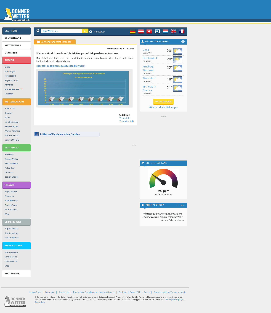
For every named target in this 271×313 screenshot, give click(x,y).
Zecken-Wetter (11, 176)
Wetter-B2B (135, 292)
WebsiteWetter (12, 252)
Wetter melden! (163, 101)
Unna (146, 49)
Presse (147, 292)
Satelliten (9, 93)
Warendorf (149, 78)
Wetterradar (13, 45)
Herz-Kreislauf (11, 163)
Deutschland (13, 37)
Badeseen (9, 196)
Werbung (123, 292)
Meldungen (10, 71)
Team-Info (125, 118)
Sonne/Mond (11, 256)
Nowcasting (10, 75)
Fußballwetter (11, 200)
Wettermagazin (14, 101)
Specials (8, 113)
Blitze (7, 66)
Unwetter (11, 52)
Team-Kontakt (127, 121)
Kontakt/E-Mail (35, 292)
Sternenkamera (13, 89)
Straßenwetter (11, 233)
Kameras (9, 84)
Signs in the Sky (12, 139)
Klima (7, 117)
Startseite (11, 30)
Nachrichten (10, 108)
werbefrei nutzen (107, 292)
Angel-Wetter (11, 191)
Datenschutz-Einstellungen (85, 292)
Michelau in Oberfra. (149, 88)
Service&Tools (13, 245)
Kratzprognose (12, 237)
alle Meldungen (170, 107)
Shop (7, 265)
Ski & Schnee (10, 209)
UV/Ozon (9, 172)
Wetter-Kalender (12, 130)
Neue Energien (11, 126)
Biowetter (9, 154)
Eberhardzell (150, 58)
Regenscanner (11, 80)
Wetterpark (12, 273)
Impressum (50, 292)
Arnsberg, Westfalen (148, 68)
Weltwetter (99, 31)
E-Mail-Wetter (11, 261)
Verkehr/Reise (13, 221)
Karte (154, 107)
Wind (7, 214)
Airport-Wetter (11, 228)
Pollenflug (9, 167)
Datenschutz (64, 292)
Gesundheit (12, 147)
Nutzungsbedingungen (174, 299)
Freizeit (9, 184)
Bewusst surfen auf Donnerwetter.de (170, 292)
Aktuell (9, 60)
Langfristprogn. (12, 121)
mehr (182, 205)
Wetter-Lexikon (12, 135)
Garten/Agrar (11, 205)
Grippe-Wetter (11, 159)
